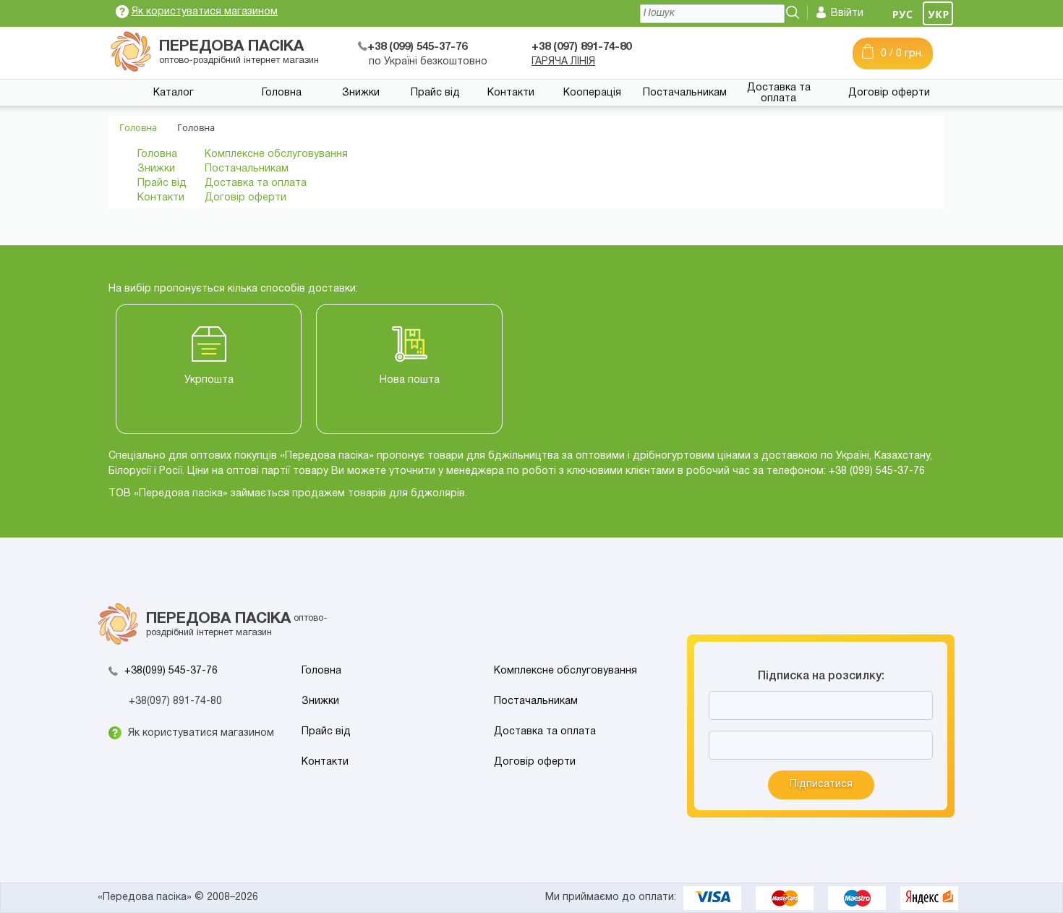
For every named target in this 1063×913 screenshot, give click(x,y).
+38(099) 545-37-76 (171, 671)
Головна (282, 93)
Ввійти (847, 13)
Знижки (361, 93)
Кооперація (592, 93)
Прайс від (435, 93)
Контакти (510, 93)
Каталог (173, 93)
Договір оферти (889, 93)
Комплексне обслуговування (276, 154)
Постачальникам (685, 93)
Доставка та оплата (779, 93)
